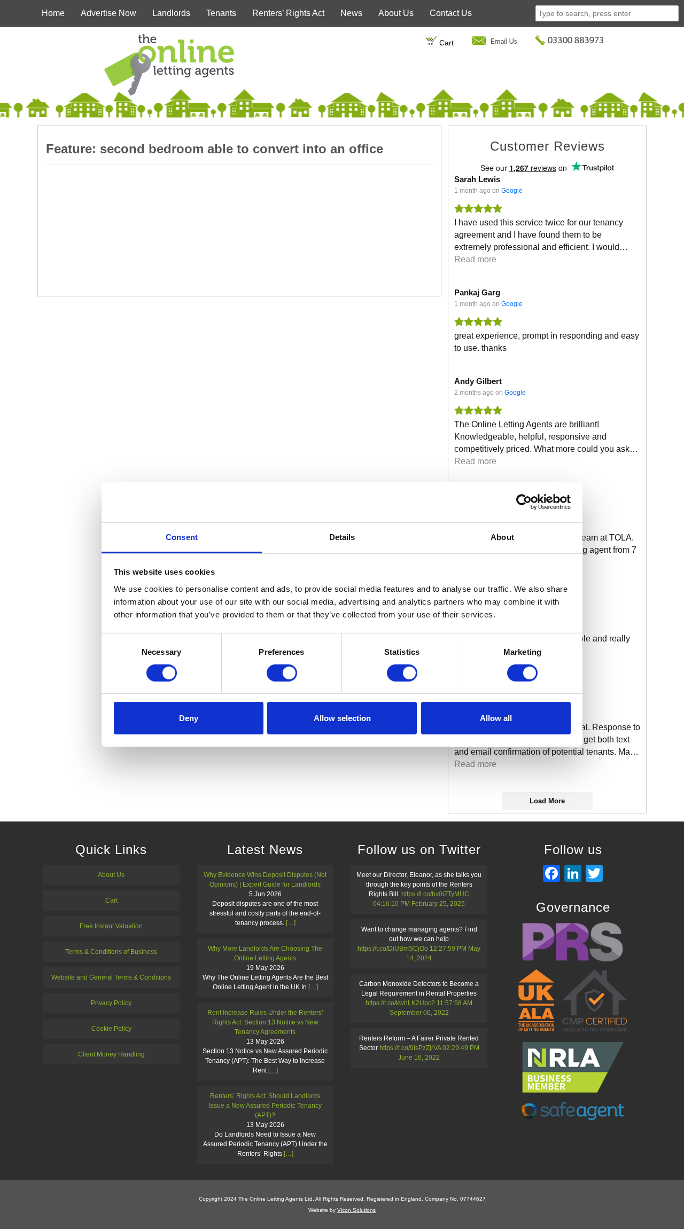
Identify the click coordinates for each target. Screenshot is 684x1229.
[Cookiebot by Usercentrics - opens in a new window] (524, 502)
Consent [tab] (182, 536)
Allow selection (342, 718)
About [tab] (502, 536)
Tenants (221, 13)
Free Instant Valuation (111, 926)
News (351, 13)
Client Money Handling (111, 1054)
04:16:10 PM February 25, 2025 (419, 903)
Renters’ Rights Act (288, 13)
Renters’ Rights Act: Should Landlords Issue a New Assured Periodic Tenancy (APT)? (265, 1105)
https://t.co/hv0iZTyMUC (435, 894)
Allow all (496, 718)
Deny (188, 718)
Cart (445, 42)
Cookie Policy (111, 1028)
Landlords (171, 13)
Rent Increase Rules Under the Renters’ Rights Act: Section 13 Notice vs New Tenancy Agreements (265, 1022)
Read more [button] (475, 259)
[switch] (282, 673)
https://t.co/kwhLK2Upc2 (400, 1003)
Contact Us (451, 13)
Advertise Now (108, 13)
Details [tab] (342, 536)
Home (53, 13)
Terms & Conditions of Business (111, 952)
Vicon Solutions (356, 1210)
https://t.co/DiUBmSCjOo (392, 948)
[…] (291, 923)
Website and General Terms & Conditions (111, 977)
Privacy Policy (111, 1003)
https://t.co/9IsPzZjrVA (410, 1048)
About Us (396, 13)
